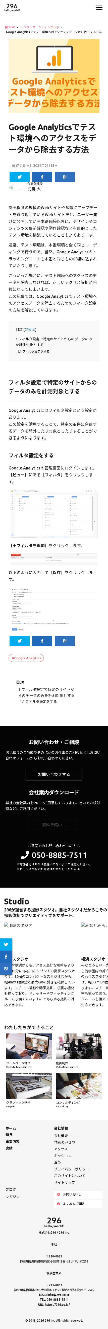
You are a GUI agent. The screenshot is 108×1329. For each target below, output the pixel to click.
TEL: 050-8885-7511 (54, 1299)
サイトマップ (64, 1183)
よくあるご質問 (73, 1203)
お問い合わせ (72, 1194)
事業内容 (13, 1142)
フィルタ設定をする (33, 351)
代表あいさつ (64, 1142)
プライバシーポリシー (71, 1169)
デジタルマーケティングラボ (39, 27)
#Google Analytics (26, 658)
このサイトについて (70, 1176)
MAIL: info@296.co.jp (54, 1294)
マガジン (13, 1197)
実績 (9, 1148)
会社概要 (61, 1136)
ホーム (11, 1128)
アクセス (61, 1149)
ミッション (63, 1156)
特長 (9, 1135)
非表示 (30, 330)
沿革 (57, 1162)
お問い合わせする (54, 774)
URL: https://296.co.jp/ (54, 1304)
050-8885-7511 (59, 855)
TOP (11, 27)
